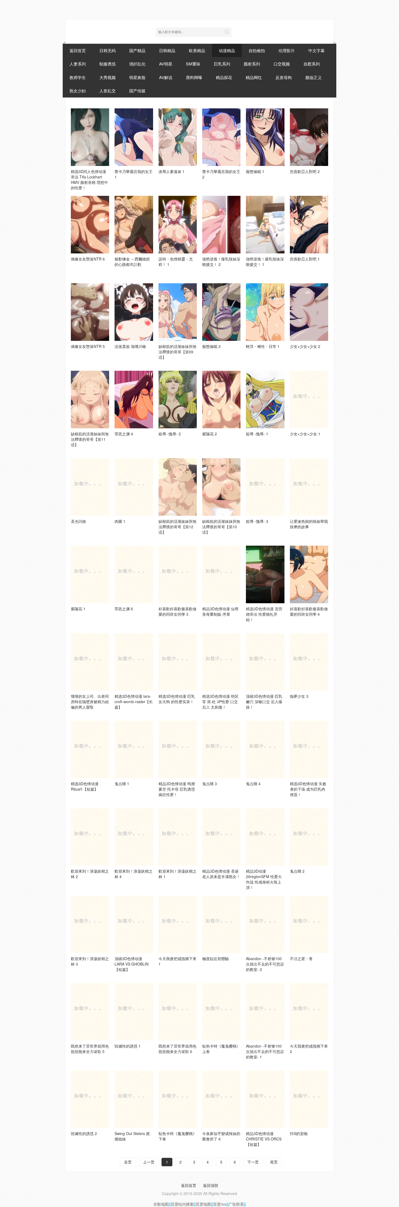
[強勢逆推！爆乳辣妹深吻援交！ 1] (265, 224)
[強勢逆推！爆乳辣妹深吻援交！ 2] (221, 224)
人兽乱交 (107, 90)
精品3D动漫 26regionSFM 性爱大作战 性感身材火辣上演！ (264, 879)
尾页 (274, 1162)
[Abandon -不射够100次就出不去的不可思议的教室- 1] (265, 1012)
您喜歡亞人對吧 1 (305, 259)
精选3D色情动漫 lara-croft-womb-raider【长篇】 (134, 701)
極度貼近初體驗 (215, 958)
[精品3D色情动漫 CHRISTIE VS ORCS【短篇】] (265, 1099)
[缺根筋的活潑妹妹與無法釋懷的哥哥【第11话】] (90, 399)
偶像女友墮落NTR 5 (88, 346)
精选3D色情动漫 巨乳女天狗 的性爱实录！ (177, 698)
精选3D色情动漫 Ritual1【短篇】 (85, 786)
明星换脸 (137, 77)
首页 (128, 1162)
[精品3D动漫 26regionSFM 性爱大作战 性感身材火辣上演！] (265, 837)
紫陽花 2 (209, 433)
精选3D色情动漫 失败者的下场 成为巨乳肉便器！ (308, 789)
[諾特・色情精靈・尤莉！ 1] (178, 224)
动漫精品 (227, 50)
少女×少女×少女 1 (305, 433)
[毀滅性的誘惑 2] (90, 1099)
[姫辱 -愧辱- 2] (178, 399)
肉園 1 (120, 521)
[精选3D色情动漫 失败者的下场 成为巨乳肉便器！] (309, 749)
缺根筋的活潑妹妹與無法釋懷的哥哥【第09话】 (178, 352)
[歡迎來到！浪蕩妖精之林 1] (178, 837)
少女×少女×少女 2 (305, 346)
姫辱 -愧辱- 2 (170, 433)
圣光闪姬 (78, 521)
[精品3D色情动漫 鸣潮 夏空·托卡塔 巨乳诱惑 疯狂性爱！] (178, 749)
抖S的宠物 (299, 1133)
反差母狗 (284, 77)
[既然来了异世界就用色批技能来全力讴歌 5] (90, 1012)
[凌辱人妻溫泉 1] (178, 137)
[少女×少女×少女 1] (309, 399)
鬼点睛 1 (122, 783)
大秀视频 (107, 77)
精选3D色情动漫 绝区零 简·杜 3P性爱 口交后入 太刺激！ (220, 701)
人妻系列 (77, 64)
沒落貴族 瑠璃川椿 (130, 346)
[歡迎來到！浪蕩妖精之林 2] (90, 837)
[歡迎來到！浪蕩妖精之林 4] (134, 837)
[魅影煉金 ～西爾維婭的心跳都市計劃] (134, 224)
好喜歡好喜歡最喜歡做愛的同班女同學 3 (178, 611)
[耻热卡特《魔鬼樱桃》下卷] (178, 1099)
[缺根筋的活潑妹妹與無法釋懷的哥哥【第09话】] (178, 312)
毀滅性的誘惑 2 (84, 1133)
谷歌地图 (161, 1204)
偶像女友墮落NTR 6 (88, 259)
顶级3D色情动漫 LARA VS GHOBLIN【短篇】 (131, 964)
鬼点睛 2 (297, 871)
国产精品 (137, 50)
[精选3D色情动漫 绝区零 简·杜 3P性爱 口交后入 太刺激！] (221, 662)
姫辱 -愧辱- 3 (257, 521)
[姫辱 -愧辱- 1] (265, 399)
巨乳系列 (222, 64)
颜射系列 (252, 64)
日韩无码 (107, 50)
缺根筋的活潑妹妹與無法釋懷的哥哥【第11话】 (90, 439)
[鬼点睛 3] (221, 749)
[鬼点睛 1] (134, 749)
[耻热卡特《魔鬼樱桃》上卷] (221, 1012)
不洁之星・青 (301, 958)
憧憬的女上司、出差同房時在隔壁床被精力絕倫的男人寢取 (90, 701)
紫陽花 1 (78, 608)
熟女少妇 (77, 90)
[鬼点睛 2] (309, 837)
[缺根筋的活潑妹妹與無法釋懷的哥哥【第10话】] (221, 487)
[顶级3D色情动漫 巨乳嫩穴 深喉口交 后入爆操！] (265, 662)
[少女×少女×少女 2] (309, 312)
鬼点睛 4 (253, 783)
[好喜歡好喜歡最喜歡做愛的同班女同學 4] (309, 574)
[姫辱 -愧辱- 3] (265, 487)
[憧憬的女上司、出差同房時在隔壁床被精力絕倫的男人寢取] (90, 662)
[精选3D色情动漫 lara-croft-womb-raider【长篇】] (134, 662)
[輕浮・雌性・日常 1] (265, 312)
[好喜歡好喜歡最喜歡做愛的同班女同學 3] (178, 574)
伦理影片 (286, 50)
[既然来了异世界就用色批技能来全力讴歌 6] (178, 1012)
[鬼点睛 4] (265, 749)
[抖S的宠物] (309, 1099)
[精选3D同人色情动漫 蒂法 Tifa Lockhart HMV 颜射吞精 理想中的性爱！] (90, 137)
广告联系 (236, 1204)
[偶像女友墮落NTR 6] (90, 224)
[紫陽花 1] (90, 574)
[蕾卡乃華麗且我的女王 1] (134, 137)
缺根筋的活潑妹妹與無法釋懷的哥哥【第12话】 (178, 526)
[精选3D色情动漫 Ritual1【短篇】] (90, 749)
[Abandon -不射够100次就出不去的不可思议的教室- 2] (265, 924)
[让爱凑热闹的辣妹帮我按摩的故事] (309, 487)
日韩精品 (167, 50)
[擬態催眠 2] (221, 312)
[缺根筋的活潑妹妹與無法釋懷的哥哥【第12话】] (178, 487)
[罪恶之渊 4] (134, 399)
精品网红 (254, 77)
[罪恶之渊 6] (134, 574)
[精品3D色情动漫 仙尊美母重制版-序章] (221, 574)
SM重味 (193, 64)
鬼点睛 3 (209, 783)
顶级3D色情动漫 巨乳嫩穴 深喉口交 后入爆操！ (264, 701)
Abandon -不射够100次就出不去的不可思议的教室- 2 (265, 964)
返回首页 (77, 50)
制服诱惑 (107, 64)
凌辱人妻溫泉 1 (172, 171)
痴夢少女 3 (299, 696)
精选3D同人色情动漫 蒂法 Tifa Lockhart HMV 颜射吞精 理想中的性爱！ (89, 179)
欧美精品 (197, 50)
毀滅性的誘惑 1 (128, 1046)
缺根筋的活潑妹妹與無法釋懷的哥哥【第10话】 (221, 526)
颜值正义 (313, 77)
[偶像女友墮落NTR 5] (90, 312)
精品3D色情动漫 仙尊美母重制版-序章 (220, 611)
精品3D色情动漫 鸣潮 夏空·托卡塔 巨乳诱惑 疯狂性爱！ (177, 789)
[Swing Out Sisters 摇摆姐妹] (134, 1099)
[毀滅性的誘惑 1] (134, 1012)
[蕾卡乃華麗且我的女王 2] (221, 137)
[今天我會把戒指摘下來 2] (309, 1012)
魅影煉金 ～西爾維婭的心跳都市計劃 (132, 261)
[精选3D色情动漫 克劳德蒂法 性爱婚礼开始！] (265, 574)
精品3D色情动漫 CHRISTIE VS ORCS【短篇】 (263, 1139)
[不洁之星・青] (309, 924)
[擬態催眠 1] (265, 137)
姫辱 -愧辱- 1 (257, 433)
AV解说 (165, 77)
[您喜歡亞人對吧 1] (309, 224)
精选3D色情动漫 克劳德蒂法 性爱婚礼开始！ (264, 614)
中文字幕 (316, 50)
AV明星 (165, 64)
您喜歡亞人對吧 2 (305, 171)
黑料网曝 (194, 77)
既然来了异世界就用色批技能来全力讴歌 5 (90, 1048)
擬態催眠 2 (211, 346)
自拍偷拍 (257, 50)
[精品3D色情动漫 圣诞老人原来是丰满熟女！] (221, 837)
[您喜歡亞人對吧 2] (309, 137)
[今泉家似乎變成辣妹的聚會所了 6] (221, 1099)
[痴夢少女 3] (309, 662)
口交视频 (282, 64)
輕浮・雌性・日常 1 (263, 346)
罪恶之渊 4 (124, 433)
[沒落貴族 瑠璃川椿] (134, 312)
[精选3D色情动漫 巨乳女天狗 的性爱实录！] (178, 662)
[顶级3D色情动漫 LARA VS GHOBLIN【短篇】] (134, 924)
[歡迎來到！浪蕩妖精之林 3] (90, 924)
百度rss (219, 1204)
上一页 (148, 1162)
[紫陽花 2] (221, 399)
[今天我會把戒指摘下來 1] (178, 924)
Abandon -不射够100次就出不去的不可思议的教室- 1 (265, 1051)
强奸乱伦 (137, 64)
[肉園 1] (134, 487)
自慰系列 (311, 64)
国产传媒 (137, 90)
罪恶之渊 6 (124, 608)
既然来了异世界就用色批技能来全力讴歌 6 (178, 1048)
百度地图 (203, 1204)
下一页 (253, 1162)
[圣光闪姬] (90, 487)
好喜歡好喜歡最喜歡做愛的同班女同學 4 (309, 611)
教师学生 (77, 77)
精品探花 (224, 77)
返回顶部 (210, 1185)
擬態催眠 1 (255, 171)
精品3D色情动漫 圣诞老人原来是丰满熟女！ (221, 873)
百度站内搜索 (182, 1204)
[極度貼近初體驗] (221, 924)
